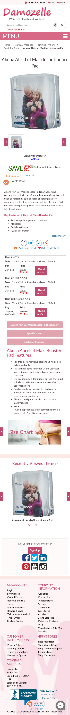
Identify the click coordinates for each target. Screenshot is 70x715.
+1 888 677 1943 (36, 2)
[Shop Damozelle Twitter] (39, 243)
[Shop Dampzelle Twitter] (34, 559)
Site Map (42, 631)
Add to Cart (41, 271)
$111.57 (24, 314)
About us (43, 593)
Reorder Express (16, 607)
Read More (58, 235)
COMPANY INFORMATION (49, 587)
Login (62, 2)
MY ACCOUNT (17, 585)
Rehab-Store (45, 651)
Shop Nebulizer (46, 641)
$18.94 (23, 272)
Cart (52, 2)
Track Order (13, 617)
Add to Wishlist (50, 247)
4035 (16, 257)
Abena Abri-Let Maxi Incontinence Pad (32, 520)
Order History (14, 597)
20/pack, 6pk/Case (10, 312)
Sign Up (35, 550)
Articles (42, 614)
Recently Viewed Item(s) (35, 463)
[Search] (62, 25)
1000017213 (20, 277)
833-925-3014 (15, 686)
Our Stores (44, 610)
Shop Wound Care (47, 645)
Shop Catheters (46, 655)
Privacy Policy (14, 645)
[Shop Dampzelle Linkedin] (43, 559)
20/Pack (9, 269)
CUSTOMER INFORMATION (18, 638)
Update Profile (15, 621)
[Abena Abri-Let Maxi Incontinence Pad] (35, 102)
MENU (11, 36)
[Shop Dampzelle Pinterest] (26, 568)
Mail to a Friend (26, 247)
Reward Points (15, 610)
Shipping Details (15, 648)
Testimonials (45, 607)
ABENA (35, 159)
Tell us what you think (19, 614)
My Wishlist (13, 593)
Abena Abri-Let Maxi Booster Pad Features (34, 324)
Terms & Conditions (18, 651)
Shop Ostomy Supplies (50, 648)
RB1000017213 (21, 298)
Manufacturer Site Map (50, 627)
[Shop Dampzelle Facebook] (26, 559)
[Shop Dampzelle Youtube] (34, 568)
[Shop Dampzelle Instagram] (43, 568)
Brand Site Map (46, 617)
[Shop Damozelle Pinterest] (46, 243)
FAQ (40, 624)
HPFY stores (47, 636)
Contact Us (44, 597)
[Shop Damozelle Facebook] (24, 243)
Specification (34, 333)
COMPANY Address (14, 662)
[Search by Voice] (55, 25)
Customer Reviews (34, 341)
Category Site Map (48, 621)
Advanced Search (16, 29)
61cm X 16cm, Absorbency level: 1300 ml (33, 261)
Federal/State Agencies (45, 602)
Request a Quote (16, 655)
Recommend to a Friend (16, 602)
